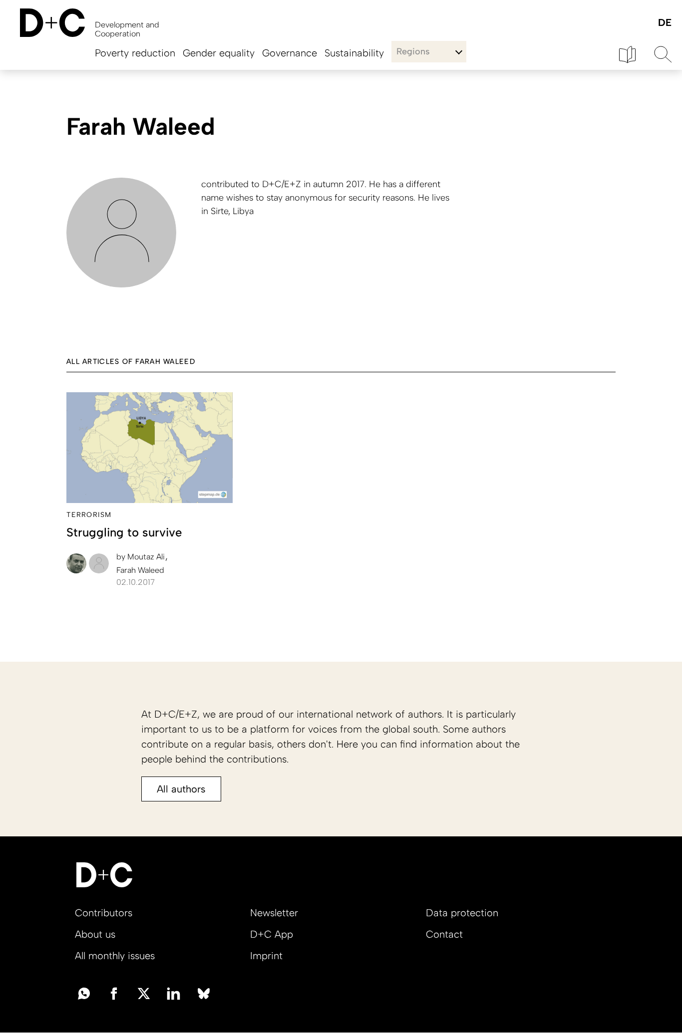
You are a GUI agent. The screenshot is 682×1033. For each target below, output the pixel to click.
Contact (444, 934)
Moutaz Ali (141, 556)
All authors (181, 789)
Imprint (266, 956)
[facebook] (113, 992)
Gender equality (219, 53)
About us (95, 934)
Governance (289, 53)
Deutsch (664, 23)
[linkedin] (173, 992)
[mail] (83, 992)
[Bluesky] (203, 992)
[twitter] (143, 992)
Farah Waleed (140, 570)
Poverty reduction (135, 53)
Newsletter (274, 913)
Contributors (103, 913)
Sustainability (354, 53)
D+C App (271, 934)
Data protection (462, 913)
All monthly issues (115, 956)
